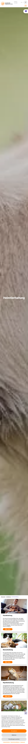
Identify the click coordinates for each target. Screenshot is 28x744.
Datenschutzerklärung (15, 742)
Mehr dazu (7, 629)
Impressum (22, 742)
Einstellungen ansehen (14, 739)
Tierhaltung (8, 596)
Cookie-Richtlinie (6, 742)
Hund (22, 618)
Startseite (3, 596)
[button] (26, 713)
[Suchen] (25, 2)
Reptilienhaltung (7, 693)
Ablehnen (14, 735)
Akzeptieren (14, 731)
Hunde (8, 625)
